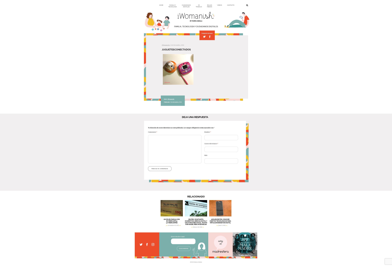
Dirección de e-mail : (178, 237)
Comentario (152, 132)
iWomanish (166, 45)
